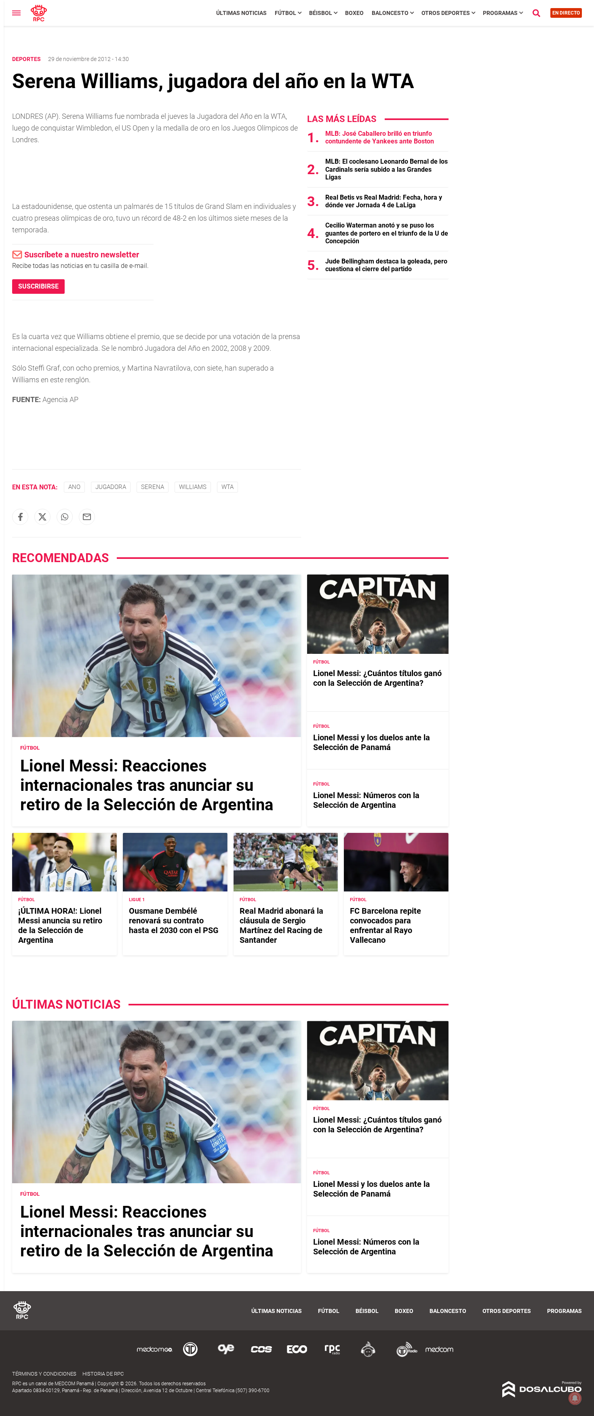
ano (74, 487)
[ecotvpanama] (297, 1355)
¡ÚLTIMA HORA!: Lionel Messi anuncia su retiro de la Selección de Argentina (60, 925)
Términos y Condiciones (44, 1374)
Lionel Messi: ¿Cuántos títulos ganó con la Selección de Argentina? (377, 678)
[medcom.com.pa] (439, 1355)
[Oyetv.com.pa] (226, 1355)
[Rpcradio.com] (332, 1355)
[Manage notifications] (575, 1398)
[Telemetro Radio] (403, 1355)
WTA (227, 487)
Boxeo (354, 13)
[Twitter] (42, 517)
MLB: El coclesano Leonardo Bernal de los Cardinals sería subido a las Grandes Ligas (386, 169)
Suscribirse (38, 286)
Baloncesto (390, 13)
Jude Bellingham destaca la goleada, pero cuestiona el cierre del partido (386, 265)
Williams (192, 487)
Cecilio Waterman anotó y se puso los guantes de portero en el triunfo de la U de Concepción (386, 232)
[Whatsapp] (65, 517)
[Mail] (87, 517)
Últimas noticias (241, 13)
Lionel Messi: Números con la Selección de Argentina (366, 800)
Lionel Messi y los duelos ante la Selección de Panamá (371, 742)
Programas (500, 13)
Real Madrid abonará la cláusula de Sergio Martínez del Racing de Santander (281, 925)
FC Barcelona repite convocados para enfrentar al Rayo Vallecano (385, 925)
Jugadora (110, 487)
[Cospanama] (261, 1355)
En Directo (566, 13)
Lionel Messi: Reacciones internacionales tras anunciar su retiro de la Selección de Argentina (146, 785)
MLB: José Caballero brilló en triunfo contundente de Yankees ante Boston (379, 137)
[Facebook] (20, 517)
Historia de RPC (103, 1374)
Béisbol (320, 13)
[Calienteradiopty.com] (368, 1355)
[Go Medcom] (155, 1355)
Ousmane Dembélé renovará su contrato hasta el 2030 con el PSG (174, 920)
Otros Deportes (445, 13)
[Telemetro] (190, 1355)
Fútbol (285, 13)
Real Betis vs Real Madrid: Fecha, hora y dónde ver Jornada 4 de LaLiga (383, 201)
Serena (152, 487)
